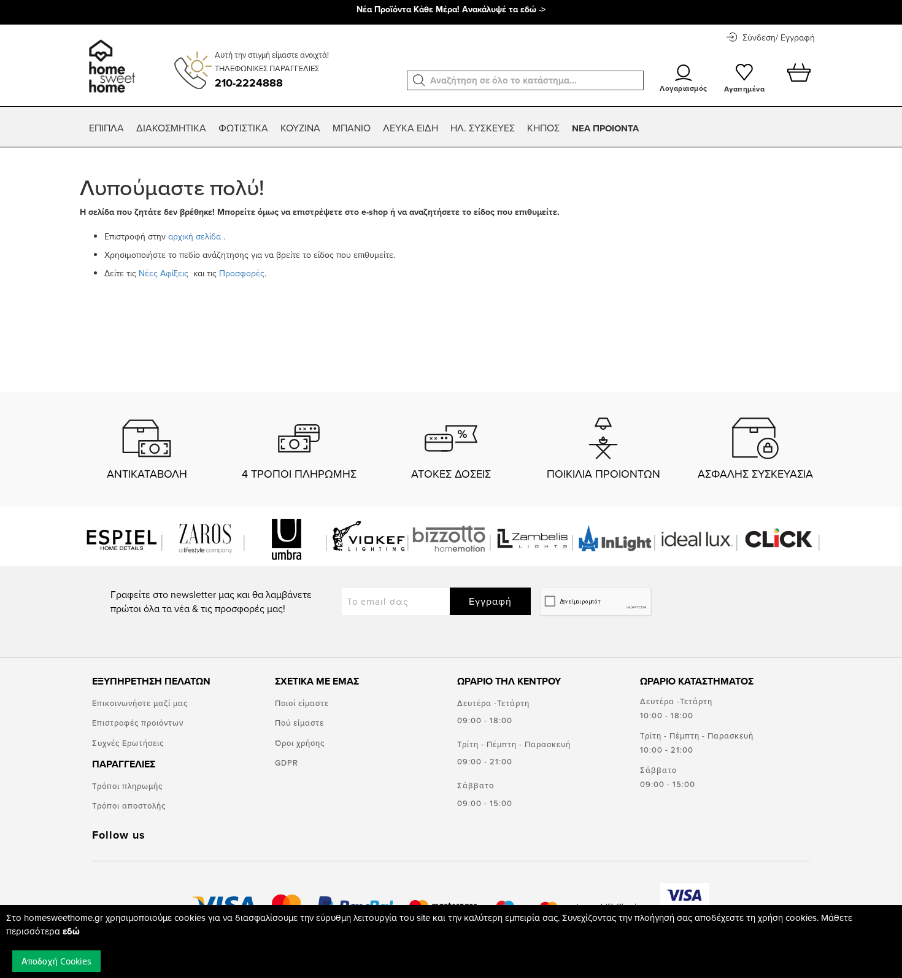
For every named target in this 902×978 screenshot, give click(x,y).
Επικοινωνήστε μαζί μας (140, 702)
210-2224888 (249, 83)
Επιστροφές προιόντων (137, 722)
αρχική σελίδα (194, 236)
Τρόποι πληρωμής (127, 785)
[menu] (451, 128)
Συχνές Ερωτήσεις (128, 742)
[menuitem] (106, 128)
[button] (419, 80)
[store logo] (110, 60)
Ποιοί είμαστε (302, 702)
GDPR (286, 762)
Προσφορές (241, 273)
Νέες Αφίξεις (165, 273)
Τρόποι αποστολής (129, 805)
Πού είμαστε (299, 722)
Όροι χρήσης (300, 742)
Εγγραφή (490, 601)
